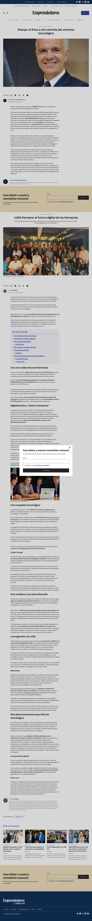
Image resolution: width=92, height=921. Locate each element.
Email (24, 457)
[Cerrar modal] (69, 447)
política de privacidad (42, 465)
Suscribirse (46, 470)
